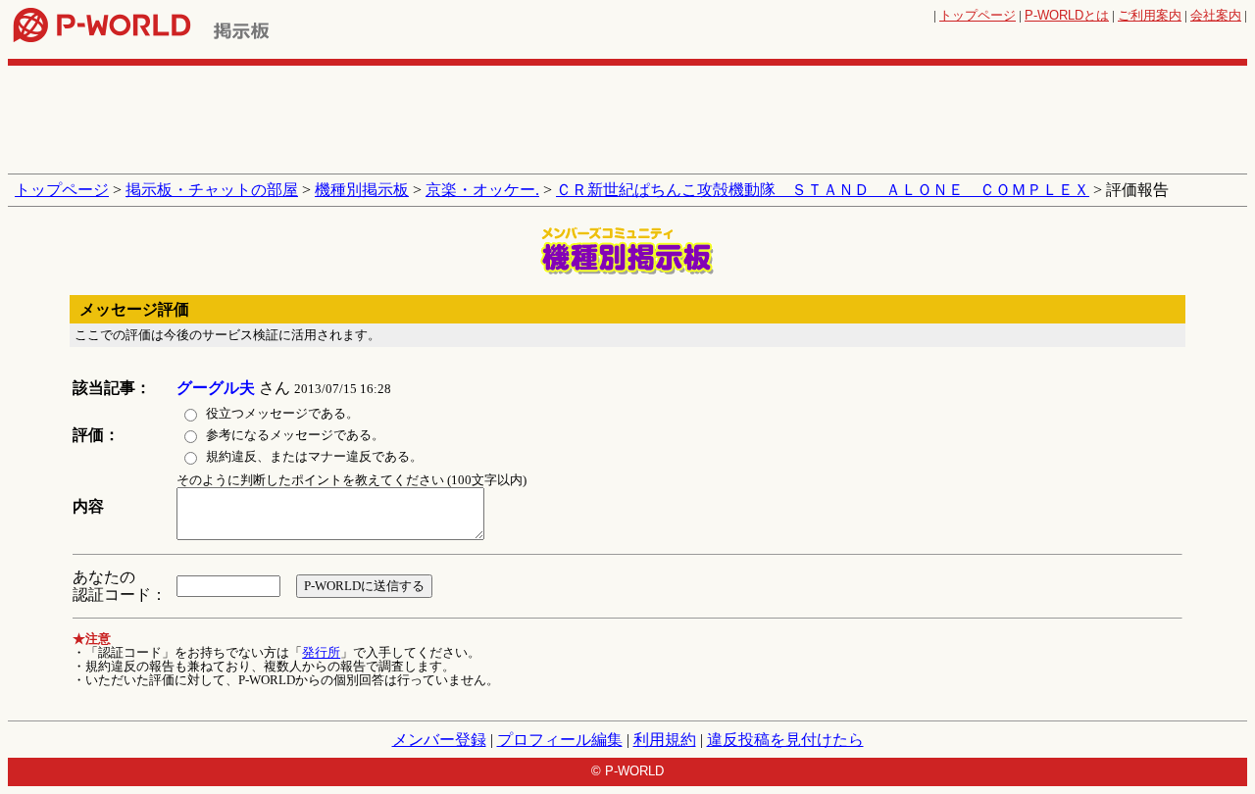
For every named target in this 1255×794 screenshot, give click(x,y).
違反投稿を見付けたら (785, 739)
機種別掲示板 (362, 189)
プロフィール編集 (560, 739)
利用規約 (664, 739)
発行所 (321, 652)
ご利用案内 (1149, 15)
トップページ (977, 15)
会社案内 (1215, 15)
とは (1067, 15)
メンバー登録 (439, 739)
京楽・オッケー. (482, 189)
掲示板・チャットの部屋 (212, 189)
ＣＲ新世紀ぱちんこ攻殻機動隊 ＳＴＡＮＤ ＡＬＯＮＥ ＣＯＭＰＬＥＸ (822, 189)
